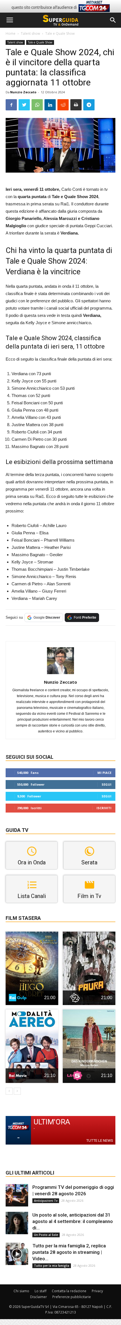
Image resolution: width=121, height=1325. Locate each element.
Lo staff (40, 1291)
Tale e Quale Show (60, 33)
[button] (113, 20)
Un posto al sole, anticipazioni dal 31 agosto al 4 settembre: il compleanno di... (72, 1221)
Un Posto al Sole (46, 1235)
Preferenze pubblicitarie (71, 1296)
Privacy (97, 1291)
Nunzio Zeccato (23, 92)
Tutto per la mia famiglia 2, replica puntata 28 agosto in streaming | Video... (69, 1252)
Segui (106, 784)
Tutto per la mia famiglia (51, 1266)
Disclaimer (38, 1296)
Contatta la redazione (69, 1291)
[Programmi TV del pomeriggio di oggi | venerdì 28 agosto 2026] (17, 1195)
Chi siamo (21, 1291)
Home (10, 33)
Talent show (30, 33)
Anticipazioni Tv (45, 1201)
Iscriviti (104, 808)
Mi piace (104, 773)
